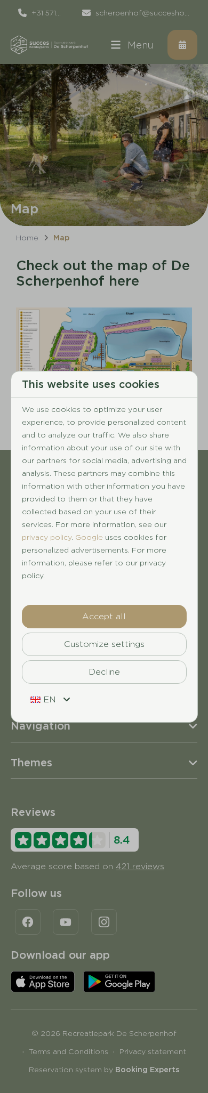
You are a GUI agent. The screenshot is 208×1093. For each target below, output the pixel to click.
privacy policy (46, 537)
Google (89, 537)
